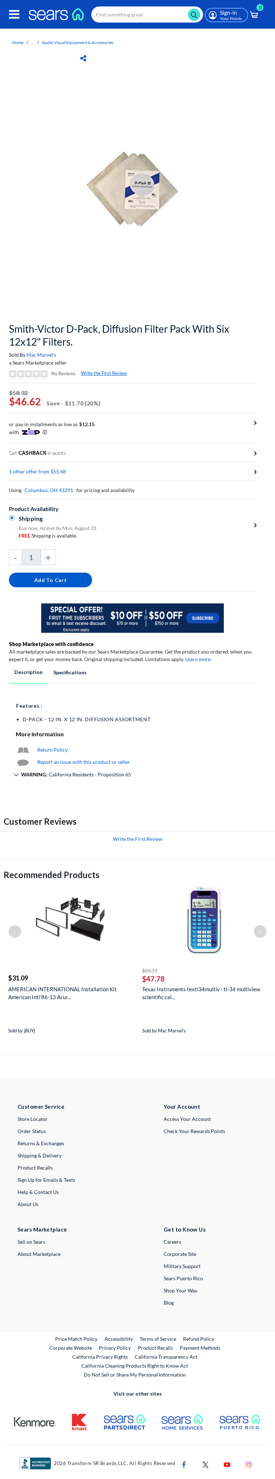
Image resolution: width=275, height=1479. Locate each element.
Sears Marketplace (42, 1229)
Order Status (32, 1131)
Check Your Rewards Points (194, 1131)
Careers (172, 1242)
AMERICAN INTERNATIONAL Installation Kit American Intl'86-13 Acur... (62, 993)
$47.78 (153, 978)
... (32, 42)
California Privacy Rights (100, 1357)
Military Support (182, 1266)
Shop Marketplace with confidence (51, 644)
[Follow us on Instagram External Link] (248, 1464)
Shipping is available (47, 536)
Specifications (70, 672)
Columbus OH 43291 (49, 490)
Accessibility (119, 1339)
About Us (28, 1204)
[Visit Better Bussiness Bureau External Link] (35, 1463)
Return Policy (52, 750)
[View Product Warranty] (23, 750)
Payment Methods (200, 1348)
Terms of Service (158, 1339)
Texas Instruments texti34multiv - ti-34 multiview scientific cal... (201, 993)
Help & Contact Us (38, 1192)
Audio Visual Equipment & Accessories (78, 42)
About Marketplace (39, 1254)
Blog (169, 1303)
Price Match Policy (76, 1339)
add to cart (50, 580)
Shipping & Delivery (40, 1155)
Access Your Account (187, 1119)
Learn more (198, 659)
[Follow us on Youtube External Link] (227, 1464)
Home (18, 42)
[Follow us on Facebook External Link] (184, 1464)
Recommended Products (52, 874)
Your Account (182, 1106)
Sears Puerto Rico (183, 1278)
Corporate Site (180, 1254)
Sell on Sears (31, 1242)
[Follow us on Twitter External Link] (205, 1464)
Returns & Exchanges (41, 1143)
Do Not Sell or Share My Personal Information (135, 1375)
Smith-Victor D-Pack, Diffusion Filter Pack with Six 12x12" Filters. (119, 335)
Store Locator (33, 1119)
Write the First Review (104, 373)
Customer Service (41, 1106)
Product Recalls (35, 1168)
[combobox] (147, 14)
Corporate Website (71, 1347)
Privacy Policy (115, 1348)
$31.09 (18, 978)
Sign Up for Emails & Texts (46, 1180)
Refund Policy (198, 1339)
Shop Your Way (180, 1290)
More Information (40, 734)
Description (28, 672)
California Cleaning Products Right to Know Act (134, 1366)
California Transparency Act (166, 1357)
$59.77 (150, 971)
